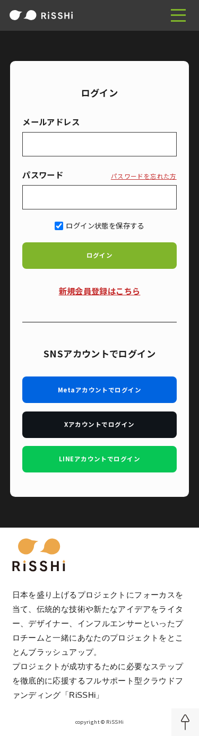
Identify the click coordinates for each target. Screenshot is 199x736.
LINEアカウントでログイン (99, 458)
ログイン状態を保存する (105, 225)
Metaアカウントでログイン (99, 389)
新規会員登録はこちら (100, 290)
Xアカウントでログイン (99, 424)
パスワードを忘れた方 (144, 176)
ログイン (99, 255)
